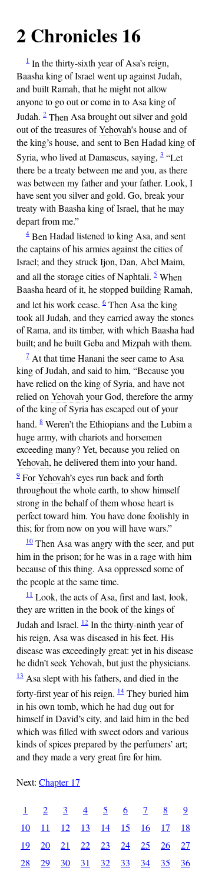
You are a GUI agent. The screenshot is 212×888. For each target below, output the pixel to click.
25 (145, 845)
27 (185, 845)
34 (145, 862)
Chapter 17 (59, 782)
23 (105, 845)
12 (84, 621)
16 (145, 827)
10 (29, 540)
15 (125, 827)
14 (120, 690)
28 (25, 862)
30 (65, 862)
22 (85, 845)
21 (65, 845)
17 (165, 827)
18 (185, 827)
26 (165, 845)
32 (105, 862)
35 (165, 862)
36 (185, 862)
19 (25, 845)
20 (45, 845)
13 (20, 675)
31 (85, 862)
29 (45, 862)
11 (29, 594)
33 (125, 862)
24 (125, 845)
